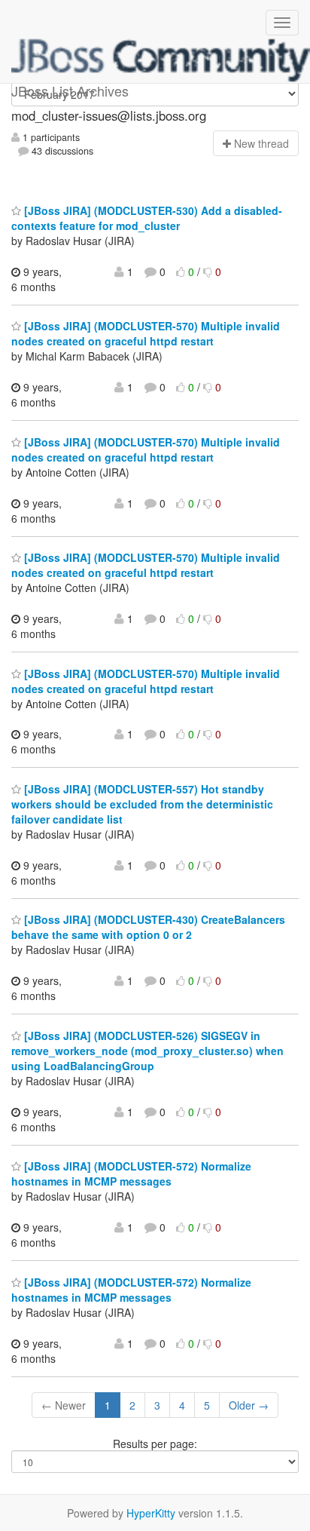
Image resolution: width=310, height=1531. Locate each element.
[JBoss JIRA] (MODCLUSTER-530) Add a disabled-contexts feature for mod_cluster (146, 218)
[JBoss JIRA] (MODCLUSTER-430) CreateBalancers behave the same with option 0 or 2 (148, 927)
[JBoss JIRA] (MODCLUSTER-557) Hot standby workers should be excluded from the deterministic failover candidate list (142, 804)
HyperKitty (150, 1512)
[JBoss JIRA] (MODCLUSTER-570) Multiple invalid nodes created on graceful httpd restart (145, 333)
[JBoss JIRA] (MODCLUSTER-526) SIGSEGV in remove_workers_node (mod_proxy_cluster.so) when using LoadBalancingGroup (147, 1050)
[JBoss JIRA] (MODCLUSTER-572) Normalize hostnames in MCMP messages (131, 1173)
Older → (249, 1405)
